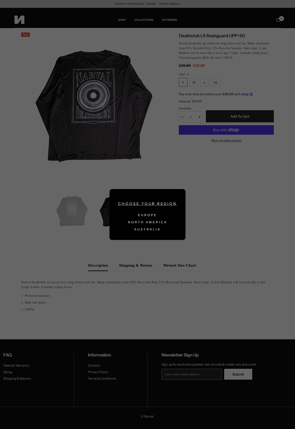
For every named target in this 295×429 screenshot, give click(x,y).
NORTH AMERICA (147, 222)
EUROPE (147, 215)
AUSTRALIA (147, 229)
